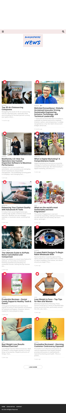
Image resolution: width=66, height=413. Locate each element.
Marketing (37, 156)
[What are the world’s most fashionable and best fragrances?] (49, 192)
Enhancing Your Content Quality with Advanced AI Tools (16, 208)
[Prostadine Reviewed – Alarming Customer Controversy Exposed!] (49, 329)
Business (4, 105)
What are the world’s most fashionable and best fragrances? (46, 209)
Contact (19, 406)
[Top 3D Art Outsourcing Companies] (17, 92)
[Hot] (4, 82)
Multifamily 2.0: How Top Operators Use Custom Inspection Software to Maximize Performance (16, 162)
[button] (3, 31)
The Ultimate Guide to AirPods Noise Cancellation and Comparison (15, 255)
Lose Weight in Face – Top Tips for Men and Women (48, 300)
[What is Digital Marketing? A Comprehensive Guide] (49, 144)
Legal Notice (11, 406)
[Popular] (4, 133)
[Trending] (37, 227)
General (4, 250)
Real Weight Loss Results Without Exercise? (13, 345)
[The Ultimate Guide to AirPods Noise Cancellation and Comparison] (17, 237)
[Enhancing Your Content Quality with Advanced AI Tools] (17, 192)
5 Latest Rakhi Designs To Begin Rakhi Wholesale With (48, 253)
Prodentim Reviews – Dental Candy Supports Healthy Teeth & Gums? (16, 301)
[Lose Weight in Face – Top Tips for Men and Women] (49, 284)
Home (3, 406)
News (35, 205)
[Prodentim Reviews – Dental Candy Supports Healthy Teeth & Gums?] (17, 284)
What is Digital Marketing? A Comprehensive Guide (47, 160)
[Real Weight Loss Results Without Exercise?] (17, 329)
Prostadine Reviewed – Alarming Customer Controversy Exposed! (49, 345)
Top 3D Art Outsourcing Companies (12, 108)
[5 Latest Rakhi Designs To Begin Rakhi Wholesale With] (49, 237)
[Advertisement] (33, 15)
